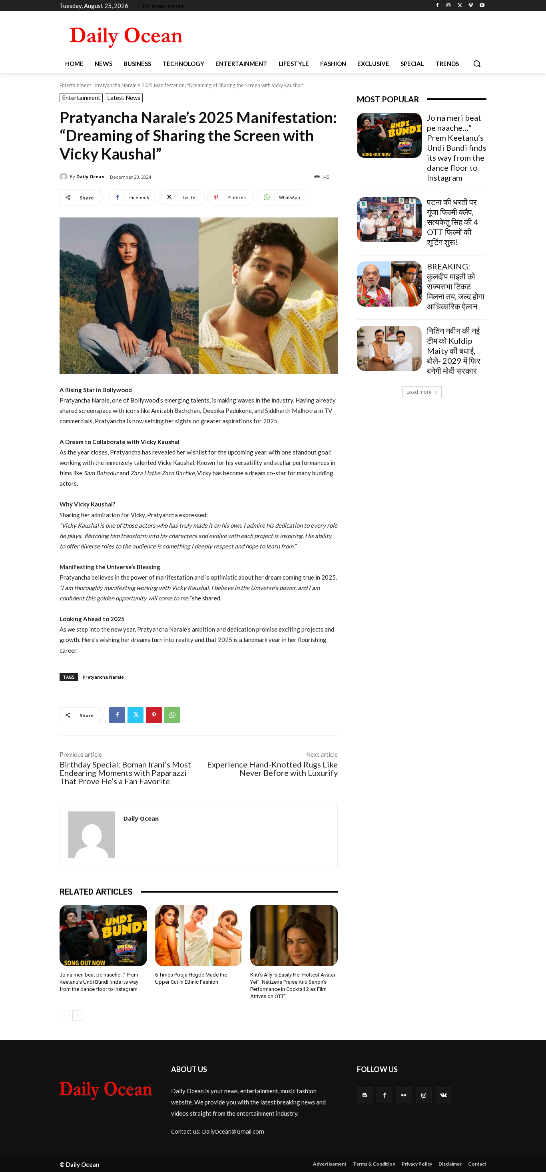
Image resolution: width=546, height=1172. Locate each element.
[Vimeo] (470, 5)
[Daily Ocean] (65, 177)
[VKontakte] (443, 1095)
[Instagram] (448, 5)
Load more (419, 392)
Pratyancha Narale (103, 677)
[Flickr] (404, 1095)
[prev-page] (65, 1016)
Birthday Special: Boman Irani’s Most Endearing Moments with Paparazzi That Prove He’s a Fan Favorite (125, 772)
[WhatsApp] (172, 715)
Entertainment (75, 85)
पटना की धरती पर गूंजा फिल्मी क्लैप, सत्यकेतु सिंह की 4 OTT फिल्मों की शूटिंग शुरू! (452, 222)
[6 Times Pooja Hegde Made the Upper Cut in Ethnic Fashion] (199, 935)
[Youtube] (481, 5)
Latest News (123, 97)
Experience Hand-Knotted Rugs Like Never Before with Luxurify (272, 768)
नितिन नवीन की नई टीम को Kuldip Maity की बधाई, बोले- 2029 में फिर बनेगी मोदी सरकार (453, 350)
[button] (476, 63)
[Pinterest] (154, 715)
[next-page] (77, 1016)
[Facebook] (437, 5)
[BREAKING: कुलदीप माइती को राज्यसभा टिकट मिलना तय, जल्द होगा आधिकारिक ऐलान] (389, 284)
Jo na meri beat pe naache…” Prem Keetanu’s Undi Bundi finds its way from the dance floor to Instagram (99, 982)
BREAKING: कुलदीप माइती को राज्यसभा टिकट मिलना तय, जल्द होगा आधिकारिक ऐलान (455, 286)
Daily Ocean (90, 176)
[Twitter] (459, 5)
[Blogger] (365, 1095)
